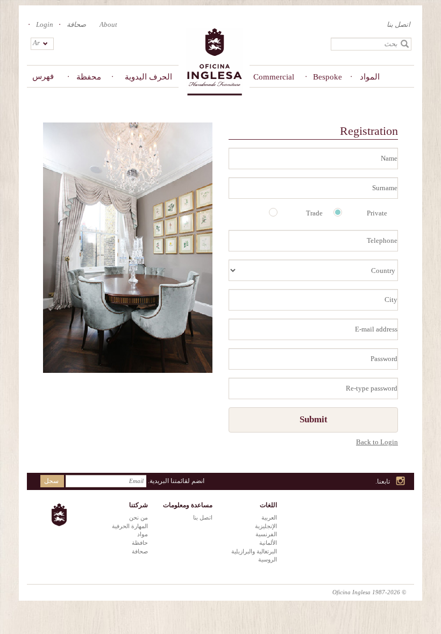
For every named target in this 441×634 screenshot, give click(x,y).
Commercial (279, 77)
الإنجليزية (266, 526)
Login (44, 24)
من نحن (138, 517)
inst (401, 482)
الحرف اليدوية (148, 77)
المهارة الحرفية (130, 526)
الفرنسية (266, 534)
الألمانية (268, 542)
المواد (370, 77)
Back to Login (377, 442)
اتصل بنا (398, 24)
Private (377, 213)
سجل (51, 481)
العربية (269, 517)
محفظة (88, 77)
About (108, 24)
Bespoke (327, 77)
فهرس (43, 76)
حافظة (140, 542)
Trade (314, 213)
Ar (36, 43)
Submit (314, 419)
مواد (142, 534)
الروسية (267, 559)
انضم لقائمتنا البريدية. (176, 481)
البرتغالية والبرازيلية (254, 551)
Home (214, 62)
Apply (405, 44)
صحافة (76, 24)
